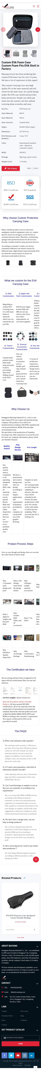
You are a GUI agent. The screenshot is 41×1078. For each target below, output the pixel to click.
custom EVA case (11, 420)
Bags (22, 1016)
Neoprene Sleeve (7, 1016)
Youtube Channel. (11, 440)
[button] (37, 29)
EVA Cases (24, 1011)
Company (23, 1020)
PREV (29, 168)
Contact (4, 1025)
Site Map (27, 1065)
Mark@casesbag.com (18, 992)
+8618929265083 (16, 987)
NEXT (36, 168)
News (3, 1020)
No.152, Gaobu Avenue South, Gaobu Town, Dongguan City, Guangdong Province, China (22, 999)
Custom (4, 1011)
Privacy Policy (17, 1065)
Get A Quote (12, 168)
